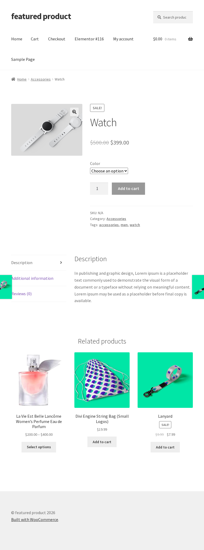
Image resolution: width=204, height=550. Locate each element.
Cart (35, 38)
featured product (41, 16)
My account (123, 38)
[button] (74, 112)
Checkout (56, 38)
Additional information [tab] (32, 278)
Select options (39, 447)
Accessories (41, 79)
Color (95, 163)
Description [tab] (21, 262)
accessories (109, 224)
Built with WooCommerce (34, 519)
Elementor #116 (89, 38)
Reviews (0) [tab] (21, 293)
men (124, 224)
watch (135, 224)
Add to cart (128, 188)
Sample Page (23, 59)
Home (16, 38)
